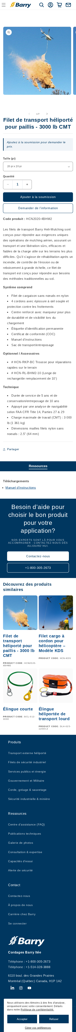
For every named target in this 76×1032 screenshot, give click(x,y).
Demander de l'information (38, 208)
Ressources (38, 466)
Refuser (53, 1019)
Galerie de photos (20, 842)
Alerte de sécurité (20, 870)
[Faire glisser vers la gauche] (29, 113)
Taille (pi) (9, 158)
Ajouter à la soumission (38, 197)
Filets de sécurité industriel (27, 762)
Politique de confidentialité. (37, 1009)
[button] (41, 4)
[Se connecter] (50, 4)
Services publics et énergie (27, 771)
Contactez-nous (38, 556)
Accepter (22, 1019)
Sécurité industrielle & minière (29, 799)
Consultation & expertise (25, 852)
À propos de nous (20, 905)
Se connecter (17, 923)
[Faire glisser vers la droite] (47, 113)
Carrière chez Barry (21, 914)
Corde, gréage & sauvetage (27, 789)
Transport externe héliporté (27, 753)
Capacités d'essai (20, 861)
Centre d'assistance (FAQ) (26, 824)
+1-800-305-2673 (38, 567)
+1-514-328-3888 (38, 967)
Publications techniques (24, 833)
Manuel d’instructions (20, 487)
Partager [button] (13, 449)
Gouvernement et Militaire (26, 780)
